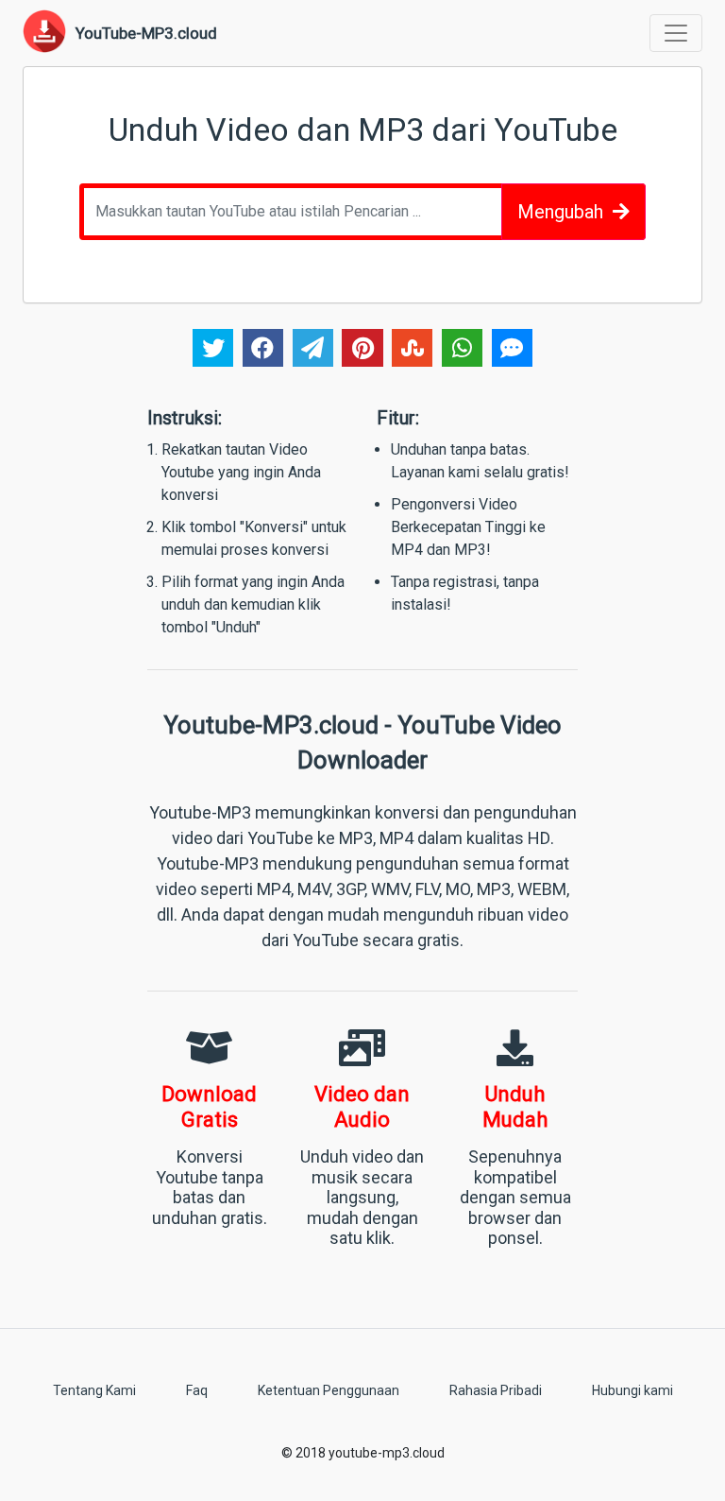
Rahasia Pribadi (495, 1390)
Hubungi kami (632, 1390)
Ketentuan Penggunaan (328, 1390)
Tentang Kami (94, 1390)
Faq (197, 1390)
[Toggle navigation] (675, 33)
